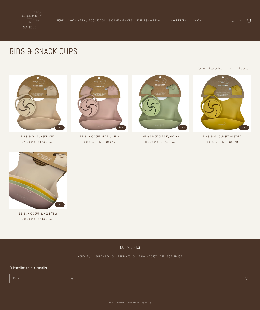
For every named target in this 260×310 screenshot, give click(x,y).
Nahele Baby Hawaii (125, 302)
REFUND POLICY (126, 256)
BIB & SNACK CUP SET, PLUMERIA (99, 136)
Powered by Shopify (142, 302)
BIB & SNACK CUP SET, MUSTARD (222, 136)
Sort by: (201, 68)
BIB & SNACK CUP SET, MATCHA (160, 136)
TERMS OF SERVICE (171, 256)
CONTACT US (85, 256)
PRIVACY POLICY (148, 256)
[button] (151, 21)
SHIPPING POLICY (105, 256)
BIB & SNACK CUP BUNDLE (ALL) (38, 213)
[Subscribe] (72, 278)
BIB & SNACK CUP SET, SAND (38, 136)
